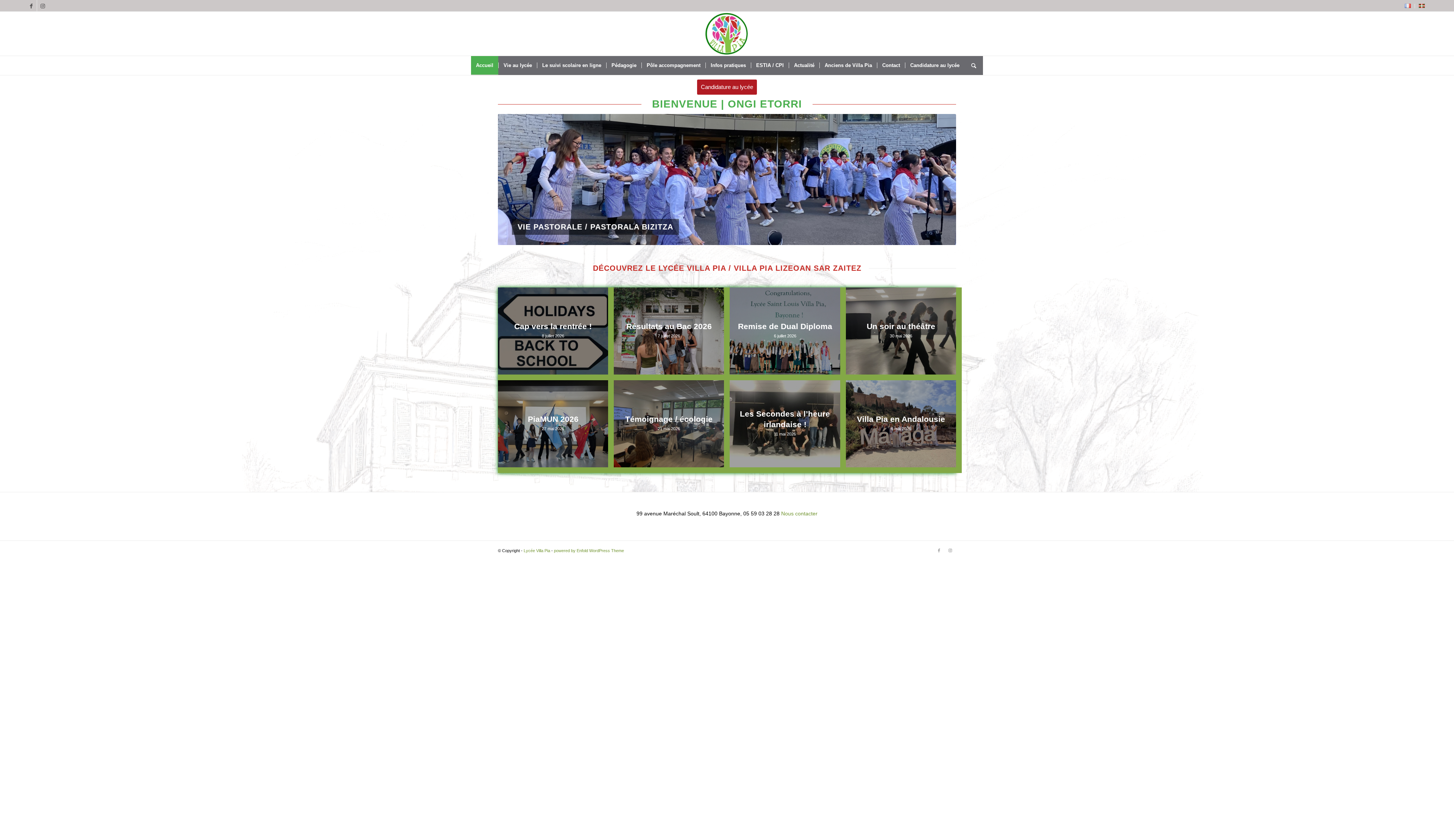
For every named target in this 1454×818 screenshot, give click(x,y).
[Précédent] (515, 179)
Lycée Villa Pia (537, 550)
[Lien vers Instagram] (42, 5)
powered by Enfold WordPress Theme (589, 550)
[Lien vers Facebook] (31, 5)
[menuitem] (1408, 6)
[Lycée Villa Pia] (727, 34)
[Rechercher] (973, 65)
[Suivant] (939, 179)
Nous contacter (799, 513)
